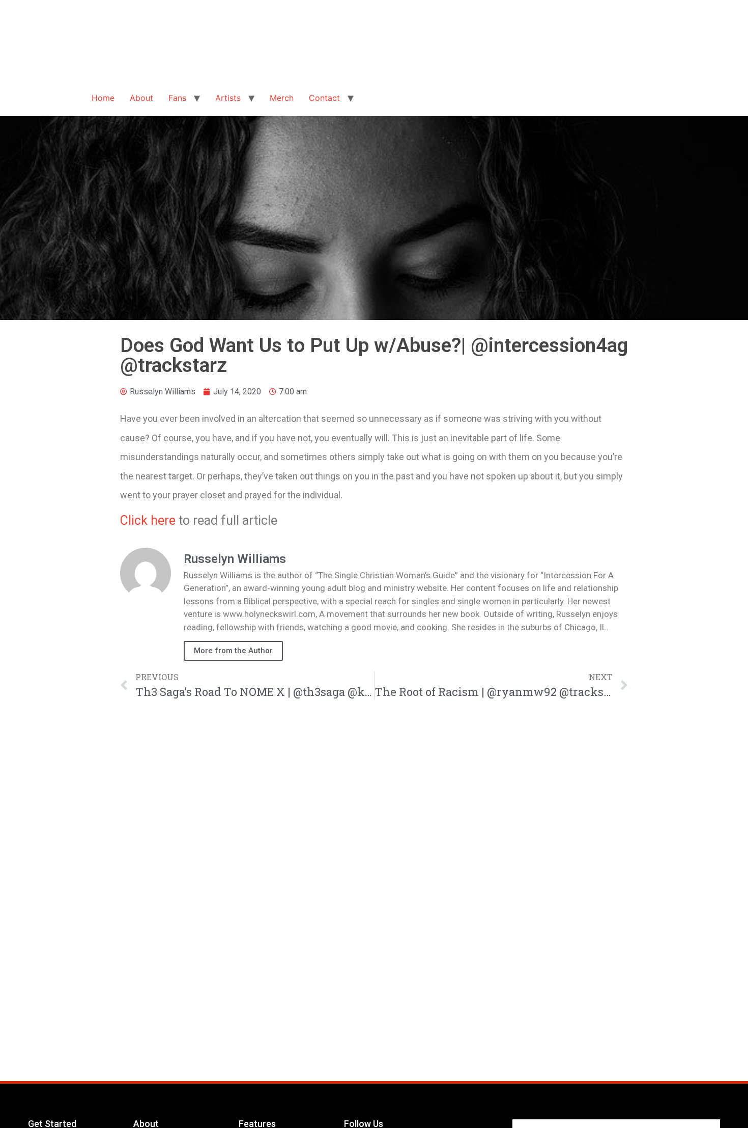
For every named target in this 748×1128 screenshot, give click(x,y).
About (141, 98)
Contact (324, 98)
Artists (228, 98)
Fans (177, 98)
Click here (148, 520)
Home (103, 98)
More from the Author (233, 650)
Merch (282, 98)
